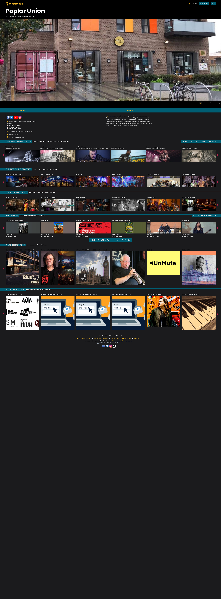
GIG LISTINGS (12, 215)
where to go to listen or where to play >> (45, 169)
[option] (22, 153)
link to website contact (16, 137)
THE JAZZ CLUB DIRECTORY (18, 169)
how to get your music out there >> (38, 290)
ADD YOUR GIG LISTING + (204, 215)
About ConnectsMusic (83, 338)
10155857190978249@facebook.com (21, 131)
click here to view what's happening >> (32, 215)
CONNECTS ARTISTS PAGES (18, 141)
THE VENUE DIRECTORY (16, 192)
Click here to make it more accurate (121, 341)
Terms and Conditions (101, 338)
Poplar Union (110, 116)
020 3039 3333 (13, 134)
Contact (136, 338)
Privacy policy (115, 338)
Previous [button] (3, 154)
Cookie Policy (126, 338)
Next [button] (217, 154)
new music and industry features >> (38, 245)
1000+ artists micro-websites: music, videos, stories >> (51, 141)
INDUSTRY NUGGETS (15, 289)
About (213, 3)
